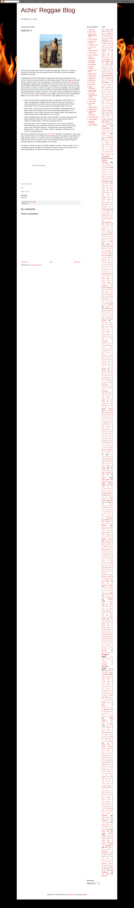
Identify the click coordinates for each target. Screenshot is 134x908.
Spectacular (105, 732)
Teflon (109, 778)
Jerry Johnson (106, 396)
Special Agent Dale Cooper (92, 91)
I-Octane (111, 324)
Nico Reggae (92, 64)
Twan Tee (104, 822)
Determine (110, 204)
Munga (105, 551)
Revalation (104, 664)
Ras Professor (109, 636)
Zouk (103, 876)
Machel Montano (93, 55)
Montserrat (108, 541)
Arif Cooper (110, 57)
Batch (105, 75)
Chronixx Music (92, 39)
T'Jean (109, 764)
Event (111, 245)
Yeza (107, 858)
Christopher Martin (108, 140)
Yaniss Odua (110, 856)
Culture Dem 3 (50, 134)
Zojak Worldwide (93, 125)
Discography (106, 210)
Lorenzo (109, 463)
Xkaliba (109, 849)
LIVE (103, 459)
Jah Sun (109, 377)
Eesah (109, 231)
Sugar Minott (105, 759)
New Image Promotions (91, 61)
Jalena (103, 393)
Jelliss (109, 394)
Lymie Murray (106, 475)
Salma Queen (109, 693)
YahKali (111, 853)
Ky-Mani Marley (107, 433)
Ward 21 (109, 838)
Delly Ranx (105, 194)
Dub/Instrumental (106, 222)
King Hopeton (107, 424)
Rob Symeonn (107, 677)
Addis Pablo (105, 31)
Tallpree (109, 771)
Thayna (109, 785)
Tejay (103, 780)
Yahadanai (104, 853)
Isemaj (103, 345)
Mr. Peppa (110, 546)
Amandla (111, 45)
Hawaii (103, 313)
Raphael (109, 620)
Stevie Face (105, 753)
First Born (104, 264)
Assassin (109, 64)
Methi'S (109, 519)
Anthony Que (106, 54)
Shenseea (104, 706)
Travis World (107, 811)
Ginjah (111, 287)
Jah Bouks (108, 359)
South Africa (106, 729)
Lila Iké (111, 447)
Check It (105, 133)
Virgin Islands (107, 833)
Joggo (103, 400)
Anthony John (106, 52)
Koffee (103, 430)
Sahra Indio (108, 692)
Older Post (77, 262)
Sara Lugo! (91, 82)
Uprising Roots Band (107, 824)
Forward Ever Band (108, 266)
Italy (105, 350)
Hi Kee (109, 313)
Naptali (111, 562)
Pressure (110, 597)
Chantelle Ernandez (106, 131)
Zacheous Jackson (107, 863)
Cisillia (103, 146)
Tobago (103, 804)
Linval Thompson (108, 449)
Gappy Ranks (106, 278)
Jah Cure (104, 361)
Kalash (111, 410)
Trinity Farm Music (107, 817)
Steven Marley (106, 752)
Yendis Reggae (92, 119)
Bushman (104, 119)
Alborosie (110, 41)
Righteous (104, 676)
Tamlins (103, 773)
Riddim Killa (91, 80)
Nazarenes (104, 572)
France (103, 269)
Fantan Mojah (107, 252)
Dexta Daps (107, 206)
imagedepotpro (70, 894)
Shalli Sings (91, 84)
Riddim (106, 674)
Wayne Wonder (106, 842)
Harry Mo (110, 310)
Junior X (107, 407)
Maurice (111, 505)
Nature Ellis (110, 569)
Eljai (105, 236)
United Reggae (92, 107)
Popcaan (104, 597)
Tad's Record (105, 766)
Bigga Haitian (107, 84)
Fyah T (109, 276)
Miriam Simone (106, 534)
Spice (111, 732)
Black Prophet (107, 91)
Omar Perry (105, 583)
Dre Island (110, 216)
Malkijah (105, 495)
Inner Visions (106, 333)
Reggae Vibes (92, 74)
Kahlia (105, 410)
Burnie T (109, 115)
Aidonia (109, 36)
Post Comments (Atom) (35, 265)
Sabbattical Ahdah (106, 690)
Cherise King (105, 135)
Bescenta (104, 80)
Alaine (104, 41)
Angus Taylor (92, 32)
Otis (105, 588)
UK (109, 822)
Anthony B (105, 50)
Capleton (104, 126)
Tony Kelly (104, 806)
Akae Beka (91, 29)
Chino (105, 138)
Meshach (111, 516)
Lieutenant (104, 445)
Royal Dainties (106, 685)
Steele (107, 743)
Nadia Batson (105, 557)
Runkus (107, 688)
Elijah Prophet (109, 234)
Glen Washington (108, 289)
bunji (106, 112)
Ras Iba (104, 627)
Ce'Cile (111, 128)
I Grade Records (93, 45)
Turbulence (105, 820)
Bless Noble (105, 94)
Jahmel (109, 386)
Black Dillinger (109, 89)
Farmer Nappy (105, 253)
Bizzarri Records (106, 85)
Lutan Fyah (105, 474)
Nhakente (110, 578)
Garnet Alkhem (106, 280)
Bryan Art (109, 107)
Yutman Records (106, 861)
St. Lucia (104, 739)
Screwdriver (110, 699)
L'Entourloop (105, 435)
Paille (109, 590)
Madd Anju (107, 490)
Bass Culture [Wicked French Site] (92, 35)
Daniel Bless (105, 183)
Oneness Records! (91, 67)
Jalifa (109, 393)
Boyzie (107, 101)
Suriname (108, 760)
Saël (103, 692)
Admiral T (110, 33)
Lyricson (104, 481)
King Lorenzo (106, 426)
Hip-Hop (104, 315)
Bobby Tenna (107, 98)
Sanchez (106, 695)
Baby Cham (107, 70)
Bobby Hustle (109, 96)
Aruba (103, 64)
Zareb (111, 865)
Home (51, 262)
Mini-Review (110, 530)
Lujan (111, 468)
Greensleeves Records (92, 42)
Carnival (104, 128)
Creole (108, 167)
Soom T (109, 727)
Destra (103, 202)
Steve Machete (107, 748)
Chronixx (107, 142)
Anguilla (109, 49)
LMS (103, 463)
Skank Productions (91, 87)
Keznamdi (104, 421)
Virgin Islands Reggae (92, 112)
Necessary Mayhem (107, 574)
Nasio (109, 565)
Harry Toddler (107, 312)
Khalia (104, 423)
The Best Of (105, 787)
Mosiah (109, 544)
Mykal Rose (107, 555)
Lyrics (103, 477)
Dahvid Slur (110, 176)
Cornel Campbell (106, 164)
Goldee (111, 294)
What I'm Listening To (107, 844)
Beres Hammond (106, 78)
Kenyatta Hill (105, 417)
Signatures (107, 709)
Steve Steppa (106, 750)
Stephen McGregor (107, 746)
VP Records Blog (93, 117)
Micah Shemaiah (106, 521)
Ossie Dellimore (109, 587)
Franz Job (110, 269)
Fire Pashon (110, 260)
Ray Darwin (106, 641)
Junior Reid (110, 405)
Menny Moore (106, 514)
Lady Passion (105, 438)
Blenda (109, 93)
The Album (27, 191)
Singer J (111, 711)
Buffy (103, 108)
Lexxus (109, 444)
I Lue (109, 322)
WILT (106, 847)
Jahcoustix (104, 382)
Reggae (105, 654)
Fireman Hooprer (107, 262)
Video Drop (105, 831)
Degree (109, 192)
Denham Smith (106, 195)
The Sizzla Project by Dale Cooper (92, 95)
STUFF (41, 95)
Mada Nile (110, 488)
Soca (111, 723)
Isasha (103, 343)
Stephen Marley (106, 745)
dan (110, 179)
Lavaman (106, 442)
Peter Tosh (108, 595)
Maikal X (111, 491)
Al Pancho (110, 40)
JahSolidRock (105, 391)
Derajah (109, 199)
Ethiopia (108, 243)
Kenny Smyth (107, 415)
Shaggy (104, 702)
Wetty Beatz (105, 843)
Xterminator (105, 851)
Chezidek (110, 137)
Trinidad (104, 815)
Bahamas (104, 71)
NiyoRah (107, 579)
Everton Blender (108, 246)
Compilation (106, 156)
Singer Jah (107, 713)
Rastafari (111, 640)
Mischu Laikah (105, 535)
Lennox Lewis (92, 53)
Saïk (103, 693)
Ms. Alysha (110, 550)
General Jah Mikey (106, 283)
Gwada (104, 308)
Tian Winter (107, 796)
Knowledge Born (93, 50)
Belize (109, 77)
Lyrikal (109, 481)
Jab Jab (106, 357)
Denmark (104, 197)
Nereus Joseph (107, 576)
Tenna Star (105, 783)
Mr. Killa (104, 546)
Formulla (111, 264)
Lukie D (105, 470)
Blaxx (103, 93)
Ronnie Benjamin (106, 683)
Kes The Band (106, 419)
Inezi (110, 331)
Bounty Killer (110, 100)
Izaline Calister (106, 352)
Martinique (110, 502)
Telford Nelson (106, 782)
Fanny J (111, 250)
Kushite (111, 431)
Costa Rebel (105, 165)
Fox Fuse (107, 268)
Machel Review (71, 82)
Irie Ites (111, 336)
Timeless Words (106, 799)
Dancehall (105, 181)
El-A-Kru (104, 232)
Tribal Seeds (106, 813)
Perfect (111, 594)
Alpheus (104, 45)
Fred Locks (107, 271)
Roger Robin (106, 679)
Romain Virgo (106, 681)
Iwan (110, 350)
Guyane (108, 306)
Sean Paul (107, 700)
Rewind (111, 669)
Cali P (104, 123)
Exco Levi (104, 250)
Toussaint (108, 808)
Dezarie (104, 208)
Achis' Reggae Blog (48, 10)
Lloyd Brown (110, 459)
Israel (111, 349)
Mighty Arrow (105, 527)
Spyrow (109, 738)
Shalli (109, 702)
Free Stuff (104, 275)
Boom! (103, 100)
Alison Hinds (107, 43)
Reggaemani (92, 76)
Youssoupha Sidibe (106, 860)
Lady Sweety (109, 440)
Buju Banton (110, 110)
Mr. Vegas (106, 548)
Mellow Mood (107, 512)
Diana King (110, 208)
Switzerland (104, 762)
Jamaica (104, 394)
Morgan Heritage (106, 543)
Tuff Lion (107, 819)
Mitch (109, 537)
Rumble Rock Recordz (107, 686)
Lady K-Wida (108, 437)
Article (103, 61)
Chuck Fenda (106, 144)
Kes (110, 417)
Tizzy (110, 803)
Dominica (104, 213)
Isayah (109, 343)
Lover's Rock (106, 467)
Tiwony (103, 803)
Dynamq (104, 225)
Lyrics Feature (106, 479)
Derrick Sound (106, 201)
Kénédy (111, 414)
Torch (110, 806)
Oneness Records (107, 585)
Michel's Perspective (91, 57)
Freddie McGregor (106, 273)
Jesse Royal (106, 398)
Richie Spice (105, 672)
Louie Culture (106, 465)
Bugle (103, 110)
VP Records (91, 115)
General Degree (106, 282)
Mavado (106, 507)
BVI (110, 121)
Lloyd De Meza (107, 461)
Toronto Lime (92, 101)
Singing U (105, 714)
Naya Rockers (107, 571)
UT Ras (109, 826)
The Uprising (92, 99)
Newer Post (24, 262)
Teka (109, 780)
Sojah (103, 727)
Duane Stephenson (108, 218)
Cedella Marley (107, 129)
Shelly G (105, 704)
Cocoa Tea (110, 151)
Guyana (111, 305)
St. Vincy (110, 741)
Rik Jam (111, 676)
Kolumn (109, 430)
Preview (110, 599)
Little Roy (109, 458)
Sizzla (111, 716)
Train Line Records (107, 810)
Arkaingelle (107, 59)
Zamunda (106, 865)
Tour (103, 808)
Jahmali (103, 386)
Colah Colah (107, 153)
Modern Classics (107, 539)
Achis (27, 203)
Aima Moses (105, 38)
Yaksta (105, 854)
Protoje (109, 610)
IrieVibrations (105, 341)
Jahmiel (103, 387)
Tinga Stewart (106, 801)
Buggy (109, 108)
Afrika (105, 34)
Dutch (107, 224)
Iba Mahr (106, 326)
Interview (104, 334)
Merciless (104, 516)
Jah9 (109, 380)
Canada (109, 124)
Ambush (105, 47)
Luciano (104, 468)
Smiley (103, 721)
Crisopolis (104, 169)
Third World (110, 794)
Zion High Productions (91, 122)
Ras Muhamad (105, 634)
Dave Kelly (105, 187)
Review (105, 666)
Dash (112, 185)
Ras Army (104, 622)
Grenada (109, 303)
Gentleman (104, 285)
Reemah (104, 650)
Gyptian (111, 308)
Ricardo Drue (107, 670)
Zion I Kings (106, 874)
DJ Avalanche (106, 211)
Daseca (106, 185)
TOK (110, 804)
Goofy (105, 296)
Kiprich (103, 428)
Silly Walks (104, 711)
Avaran (103, 66)
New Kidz (104, 578)
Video (108, 829)
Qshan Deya (105, 611)
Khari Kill (111, 423)
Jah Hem (109, 364)
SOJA (108, 725)
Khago (111, 421)
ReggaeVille (92, 78)
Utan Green (105, 827)
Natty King (104, 567)
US (104, 826)
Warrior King (106, 840)
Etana (111, 241)
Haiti (105, 310)
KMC (109, 428)
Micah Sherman (106, 523)
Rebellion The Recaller (107, 647)
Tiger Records (106, 797)
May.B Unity (110, 511)
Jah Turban (105, 378)
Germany (104, 287)
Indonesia (104, 331)
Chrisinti (111, 138)
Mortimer (104, 544)
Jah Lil (104, 366)
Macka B (106, 484)
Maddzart (104, 491)
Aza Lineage (110, 68)
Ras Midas (108, 632)
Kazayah (105, 412)
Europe (104, 245)
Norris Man (105, 581)
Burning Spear (106, 117)
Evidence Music (107, 248)
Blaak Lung (105, 87)
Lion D (105, 451)
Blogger (84, 894)
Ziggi (105, 867)
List (103, 454)
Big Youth (110, 82)
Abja (103, 29)
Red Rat (107, 648)
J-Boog (111, 356)
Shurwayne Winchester (107, 707)
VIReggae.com (92, 109)
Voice (107, 835)
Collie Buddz (106, 154)
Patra (103, 592)
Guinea (103, 304)
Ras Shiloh (106, 638)
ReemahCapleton (106, 652)
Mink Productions (107, 532)
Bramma (104, 103)
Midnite (104, 525)
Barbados (110, 73)
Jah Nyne (110, 371)
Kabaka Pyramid (107, 408)
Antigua (103, 56)
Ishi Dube (109, 345)
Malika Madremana (108, 493)
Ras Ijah (111, 627)
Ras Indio (106, 629)
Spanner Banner (106, 730)
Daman (105, 178)
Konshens (104, 431)
